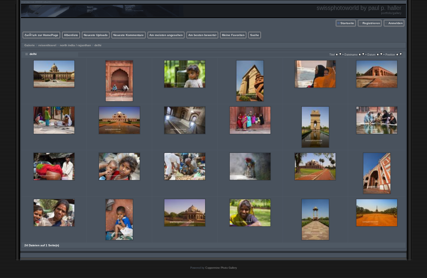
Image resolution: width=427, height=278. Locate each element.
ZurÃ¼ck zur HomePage (41, 35)
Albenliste (71, 35)
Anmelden (395, 23)
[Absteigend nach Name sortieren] (363, 54)
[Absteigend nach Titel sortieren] (340, 54)
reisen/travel (47, 45)
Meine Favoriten (233, 35)
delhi (97, 45)
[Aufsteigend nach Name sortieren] (359, 54)
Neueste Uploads (96, 35)
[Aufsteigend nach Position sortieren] (397, 54)
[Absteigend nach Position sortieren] (400, 54)
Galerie (29, 45)
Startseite (347, 23)
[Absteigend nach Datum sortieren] (381, 54)
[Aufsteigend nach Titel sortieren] (337, 54)
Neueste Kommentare (128, 35)
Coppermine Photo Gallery (221, 267)
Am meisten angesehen (166, 35)
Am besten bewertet (202, 35)
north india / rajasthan (75, 45)
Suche (254, 35)
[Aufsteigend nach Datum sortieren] (377, 54)
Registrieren (371, 23)
